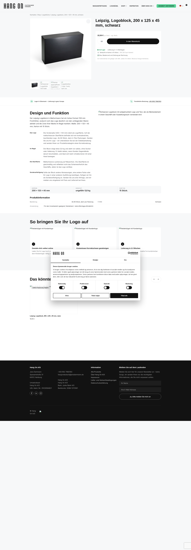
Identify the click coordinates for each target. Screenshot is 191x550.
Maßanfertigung (100, 6)
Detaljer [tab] (95, 260)
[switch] (84, 287)
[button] (88, 21)
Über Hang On (146, 6)
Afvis (67, 295)
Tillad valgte (95, 295)
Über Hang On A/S (98, 375)
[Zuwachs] (104, 41)
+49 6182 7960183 (155, 101)
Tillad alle (124, 295)
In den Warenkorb (133, 41)
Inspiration (134, 6)
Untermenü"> (183, 6)
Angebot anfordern (166, 6)
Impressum (95, 377)
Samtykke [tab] (65, 260)
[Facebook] (31, 393)
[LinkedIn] (36, 393)
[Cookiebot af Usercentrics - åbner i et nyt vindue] (129, 253)
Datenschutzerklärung (99, 383)
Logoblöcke (46, 15)
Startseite (33, 15)
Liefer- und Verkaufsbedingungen (102, 380)
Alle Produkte (96, 372)
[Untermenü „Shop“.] (126, 6)
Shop (123, 6)
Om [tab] (125, 260)
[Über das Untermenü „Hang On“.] (153, 6)
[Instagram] (41, 393)
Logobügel (114, 6)
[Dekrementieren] (99, 41)
